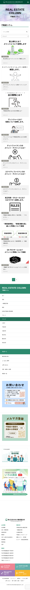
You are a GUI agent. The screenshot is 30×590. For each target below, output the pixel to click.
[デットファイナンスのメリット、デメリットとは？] (15, 152)
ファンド (4, 319)
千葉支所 (4, 327)
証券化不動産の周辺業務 (7, 311)
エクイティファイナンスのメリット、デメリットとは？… (15, 190)
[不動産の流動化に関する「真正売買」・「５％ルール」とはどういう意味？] (15, 204)
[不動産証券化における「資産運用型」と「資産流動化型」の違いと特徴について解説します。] (15, 230)
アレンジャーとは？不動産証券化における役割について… (15, 138)
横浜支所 (4, 338)
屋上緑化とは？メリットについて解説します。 (15, 58)
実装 (3, 299)
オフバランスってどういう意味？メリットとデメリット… (15, 85)
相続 (3, 307)
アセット (4, 315)
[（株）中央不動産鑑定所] (15, 2)
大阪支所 (4, 330)
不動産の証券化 (5, 56)
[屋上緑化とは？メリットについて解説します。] (15, 48)
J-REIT (3, 323)
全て (3, 295)
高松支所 (4, 342)
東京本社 (4, 334)
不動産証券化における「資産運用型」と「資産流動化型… (15, 242)
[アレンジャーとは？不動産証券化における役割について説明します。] (15, 126)
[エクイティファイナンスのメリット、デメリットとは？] (15, 178)
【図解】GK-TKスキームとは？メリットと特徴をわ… (15, 268)
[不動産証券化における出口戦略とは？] (15, 100)
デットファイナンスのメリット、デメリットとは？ (15, 164)
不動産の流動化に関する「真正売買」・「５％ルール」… (15, 216)
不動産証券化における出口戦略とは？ (12, 110)
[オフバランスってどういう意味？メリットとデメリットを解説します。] (15, 74)
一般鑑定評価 (5, 303)
